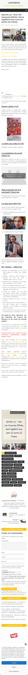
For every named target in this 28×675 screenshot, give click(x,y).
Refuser (14, 667)
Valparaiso (18, 485)
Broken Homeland (8, 455)
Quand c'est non (17, 479)
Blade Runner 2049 (10, 453)
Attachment (5, 570)
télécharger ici (17, 96)
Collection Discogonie (9, 461)
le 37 (4, 473)
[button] (25, 644)
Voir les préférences (14, 671)
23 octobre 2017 (6, 25)
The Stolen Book (7, 485)
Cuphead (21, 461)
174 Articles (21, 500)
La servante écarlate (15, 470)
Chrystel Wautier (7, 458)
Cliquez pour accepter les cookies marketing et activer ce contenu (14, 175)
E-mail (3, 557)
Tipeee (21, 326)
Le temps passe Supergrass (16, 606)
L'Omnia (5, 470)
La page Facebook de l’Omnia (10, 52)
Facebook (16, 341)
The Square (22, 482)
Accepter (14, 662)
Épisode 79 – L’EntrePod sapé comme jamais (13, 612)
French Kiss (18, 464)
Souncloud (7, 353)
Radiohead (5, 482)
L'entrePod (15, 25)
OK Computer (6, 479)
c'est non (18, 455)
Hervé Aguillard (7, 467)
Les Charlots (11, 473)
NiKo (3, 615)
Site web (4, 561)
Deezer (18, 357)
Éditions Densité (7, 464)
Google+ (22, 341)
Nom (3, 552)
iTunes (19, 353)
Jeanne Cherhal (18, 467)
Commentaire (5, 540)
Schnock (13, 482)
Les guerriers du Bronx (9, 476)
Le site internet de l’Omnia (9, 56)
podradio (12, 357)
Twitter (9, 341)
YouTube (13, 353)
